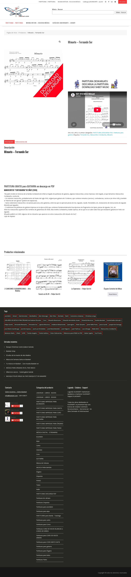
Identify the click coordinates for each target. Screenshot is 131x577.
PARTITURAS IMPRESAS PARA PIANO (48, 428)
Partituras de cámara (43, 498)
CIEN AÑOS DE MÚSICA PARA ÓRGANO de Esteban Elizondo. (23, 320)
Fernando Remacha (21, 324)
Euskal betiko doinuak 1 (114, 320)
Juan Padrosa (76, 329)
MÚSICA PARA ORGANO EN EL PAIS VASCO (20, 368)
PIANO (38, 481)
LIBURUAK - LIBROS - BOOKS (46, 393)
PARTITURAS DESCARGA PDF (103, 133)
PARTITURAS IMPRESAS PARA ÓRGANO (49, 424)
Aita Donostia (23, 316)
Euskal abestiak (100, 320)
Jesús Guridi (103, 324)
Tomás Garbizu (43, 333)
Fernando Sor (84, 135)
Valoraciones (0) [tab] (21, 142)
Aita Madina (33, 316)
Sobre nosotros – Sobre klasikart (16, 392)
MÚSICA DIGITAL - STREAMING (46, 432)
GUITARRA (39, 459)
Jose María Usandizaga (12, 329)
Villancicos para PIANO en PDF (73, 333)
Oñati (18, 333)
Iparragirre (70, 324)
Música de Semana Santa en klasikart (18, 359)
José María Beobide (54, 329)
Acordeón (39, 437)
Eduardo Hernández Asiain (71, 320)
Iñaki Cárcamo (80, 324)
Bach (66, 316)
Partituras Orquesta (42, 502)
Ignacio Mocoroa (44, 324)
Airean (15, 316)
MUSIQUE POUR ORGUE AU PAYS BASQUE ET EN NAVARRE (26, 376)
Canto (38, 445)
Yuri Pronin (98, 333)
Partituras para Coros (43, 524)
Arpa (37, 441)
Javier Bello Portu (92, 324)
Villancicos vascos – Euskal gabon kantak (19, 372)
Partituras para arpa (43, 511)
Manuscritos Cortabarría (98, 135)
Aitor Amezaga (43, 316)
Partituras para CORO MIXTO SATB (48, 542)
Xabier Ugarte (88, 333)
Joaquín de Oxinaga (115, 324)
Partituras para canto (43, 520)
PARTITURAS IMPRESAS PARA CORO (48, 413)
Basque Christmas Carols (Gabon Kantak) (20, 347)
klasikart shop (10, 351)
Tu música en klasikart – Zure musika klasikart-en (22, 364)
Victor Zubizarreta (56, 333)
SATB (23, 333)
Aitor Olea (53, 316)
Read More (113, 294)
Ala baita (60, 316)
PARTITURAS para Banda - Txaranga (48, 516)
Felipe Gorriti (9, 324)
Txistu (38, 485)
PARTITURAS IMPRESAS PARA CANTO (49, 408)
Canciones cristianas (77, 316)
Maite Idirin (95, 329)
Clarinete (39, 450)
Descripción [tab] (9, 142)
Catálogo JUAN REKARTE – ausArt (93, 2)
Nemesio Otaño (9, 333)
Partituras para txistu (43, 555)
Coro (44, 320)
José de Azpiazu (26, 329)
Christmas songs (90, 316)
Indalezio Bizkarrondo (58, 324)
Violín (38, 489)
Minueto (110, 135)
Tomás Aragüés (32, 333)
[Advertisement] (97, 63)
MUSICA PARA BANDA (43, 467)
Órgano (38, 472)
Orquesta (39, 476)
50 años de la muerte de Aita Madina (18, 355)
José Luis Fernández (39, 329)
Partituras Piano (41, 560)
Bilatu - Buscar (57, 9)
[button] (60, 42)
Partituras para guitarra (44, 546)
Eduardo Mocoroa (87, 320)
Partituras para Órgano (44, 551)
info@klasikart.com (11, 396)
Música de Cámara (42, 463)
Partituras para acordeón (44, 507)
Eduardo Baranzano (54, 320)
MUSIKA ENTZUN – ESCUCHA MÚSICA (69, 2)
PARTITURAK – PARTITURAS (47, 2)
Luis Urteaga (86, 329)
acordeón (8, 316)
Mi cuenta (123, 2)
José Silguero (66, 329)
